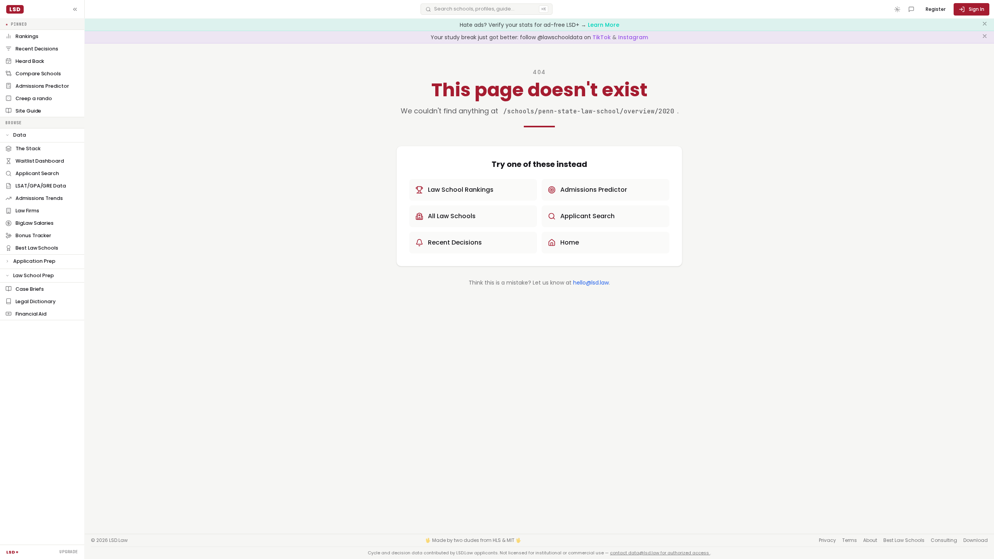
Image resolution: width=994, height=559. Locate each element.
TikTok (602, 37)
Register (935, 9)
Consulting (944, 540)
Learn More (603, 25)
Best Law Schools (903, 540)
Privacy (827, 540)
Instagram (633, 37)
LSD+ (12, 552)
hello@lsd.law (591, 282)
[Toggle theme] (897, 9)
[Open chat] (911, 9)
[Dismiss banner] (984, 25)
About (870, 540)
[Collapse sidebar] (75, 9)
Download (975, 540)
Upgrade (68, 551)
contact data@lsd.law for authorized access (660, 553)
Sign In (976, 9)
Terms (849, 540)
